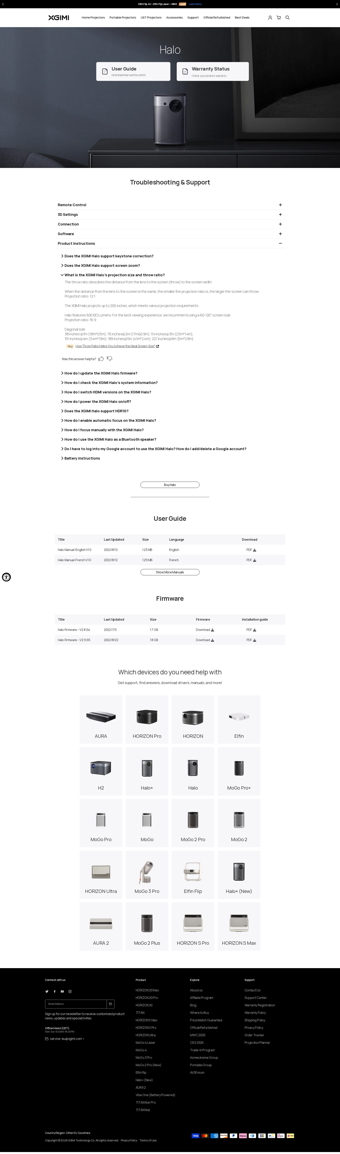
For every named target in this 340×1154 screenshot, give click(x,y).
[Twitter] (47, 991)
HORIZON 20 (144, 1005)
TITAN (140, 1012)
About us (196, 990)
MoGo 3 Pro (144, 1057)
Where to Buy (199, 1012)
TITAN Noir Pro (146, 1102)
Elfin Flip (141, 1072)
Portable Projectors (123, 17)
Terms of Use (148, 1140)
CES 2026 (197, 1042)
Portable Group (201, 1065)
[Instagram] (70, 991)
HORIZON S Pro (146, 1027)
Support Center (256, 997)
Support (193, 17)
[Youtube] (62, 991)
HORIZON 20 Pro (147, 997)
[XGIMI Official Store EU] (58, 17)
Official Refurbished (216, 17)
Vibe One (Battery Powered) (155, 1095)
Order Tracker (254, 1035)
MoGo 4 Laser (145, 1042)
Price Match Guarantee (206, 1020)
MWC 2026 (197, 1035)
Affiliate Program (201, 997)
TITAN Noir (143, 1110)
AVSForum (197, 1072)
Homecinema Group (204, 1057)
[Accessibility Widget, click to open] (6, 577)
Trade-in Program (202, 1050)
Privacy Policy (254, 1027)
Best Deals (242, 17)
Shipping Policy (255, 1020)
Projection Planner (257, 1042)
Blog (193, 1005)
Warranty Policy (255, 1012)
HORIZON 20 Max (147, 990)
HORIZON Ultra (146, 1035)
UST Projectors (151, 17)
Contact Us (253, 990)
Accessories (174, 17)
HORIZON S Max (146, 1020)
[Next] (337, 4)
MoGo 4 (141, 1050)
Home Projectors (93, 17)
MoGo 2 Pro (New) (148, 1065)
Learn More (192, 4)
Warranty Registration (260, 1005)
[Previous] (3, 4)
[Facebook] (54, 991)
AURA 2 (141, 1087)
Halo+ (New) (144, 1080)
